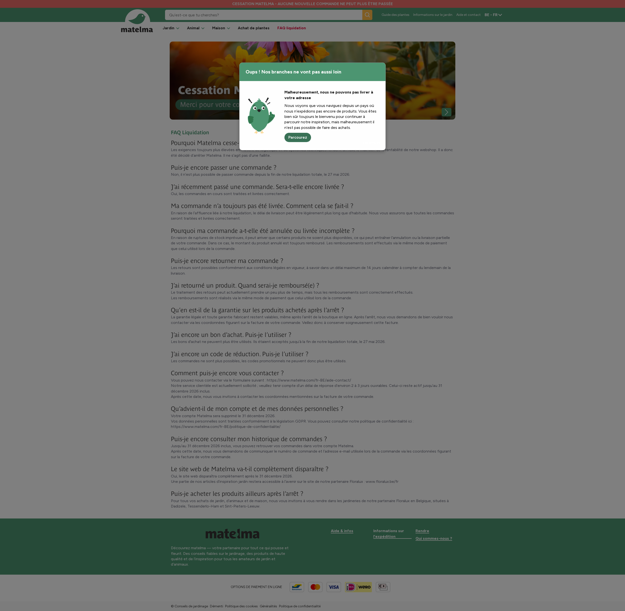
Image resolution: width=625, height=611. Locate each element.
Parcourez (297, 137)
